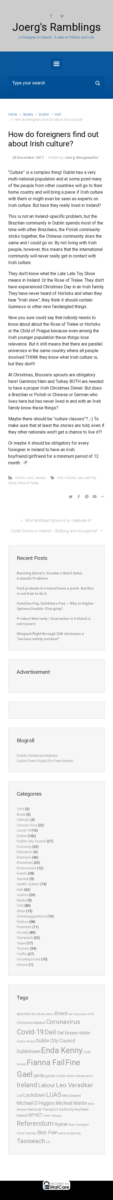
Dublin (44, 114)
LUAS (53, 1094)
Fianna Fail (46, 1062)
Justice (22, 895)
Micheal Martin (71, 1103)
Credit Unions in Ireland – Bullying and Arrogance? (54, 531)
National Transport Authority (51, 1109)
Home (12, 114)
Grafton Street (65, 1076)
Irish (58, 114)
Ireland (27, 1085)
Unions (22, 965)
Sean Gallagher (79, 1125)
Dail (50, 1032)
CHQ (91, 1014)
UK (48, 1142)
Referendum (35, 1123)
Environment (26, 868)
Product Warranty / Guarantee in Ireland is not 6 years (54, 621)
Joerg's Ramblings (56, 27)
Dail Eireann (67, 1033)
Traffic (22, 954)
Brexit (21, 814)
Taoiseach (25, 938)
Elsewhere (25, 863)
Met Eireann (71, 1096)
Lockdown (34, 1095)
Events (22, 873)
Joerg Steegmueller (81, 157)
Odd (20, 905)
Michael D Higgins (36, 1103)
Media (22, 900)
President (24, 927)
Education (25, 852)
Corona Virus (27, 825)
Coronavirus (63, 1022)
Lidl (19, 1096)
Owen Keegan (52, 1115)
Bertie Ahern (45, 1014)
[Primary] (56, 64)
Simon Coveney (26, 1133)
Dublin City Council (31, 841)
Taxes (21, 943)
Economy (24, 847)
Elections (24, 857)
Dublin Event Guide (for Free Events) (45, 761)
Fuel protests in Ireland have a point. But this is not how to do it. (55, 591)
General (23, 879)
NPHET (35, 1115)
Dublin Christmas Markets (37, 756)
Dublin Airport (26, 1041)
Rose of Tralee (28, 483)
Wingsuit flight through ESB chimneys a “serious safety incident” (50, 636)
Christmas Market (31, 1023)
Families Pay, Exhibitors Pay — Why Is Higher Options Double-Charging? (55, 606)
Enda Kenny (62, 1050)
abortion (23, 1014)
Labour (46, 1085)
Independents (84, 1076)
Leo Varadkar (74, 1085)
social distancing (69, 1133)
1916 (20, 809)
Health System (28, 884)
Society (28, 114)
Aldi (33, 1014)
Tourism (23, 948)
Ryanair (61, 1124)
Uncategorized (28, 959)
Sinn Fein (47, 1132)
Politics (22, 922)
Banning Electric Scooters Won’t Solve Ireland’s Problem (49, 576)
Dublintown (28, 1051)
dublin (84, 1033)
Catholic (23, 820)
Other (21, 911)
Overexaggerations (32, 916)
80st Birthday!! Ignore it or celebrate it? (59, 520)
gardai (50, 1076)
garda (38, 1075)
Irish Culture (66, 478)
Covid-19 (24, 830)
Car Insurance (77, 1014)
